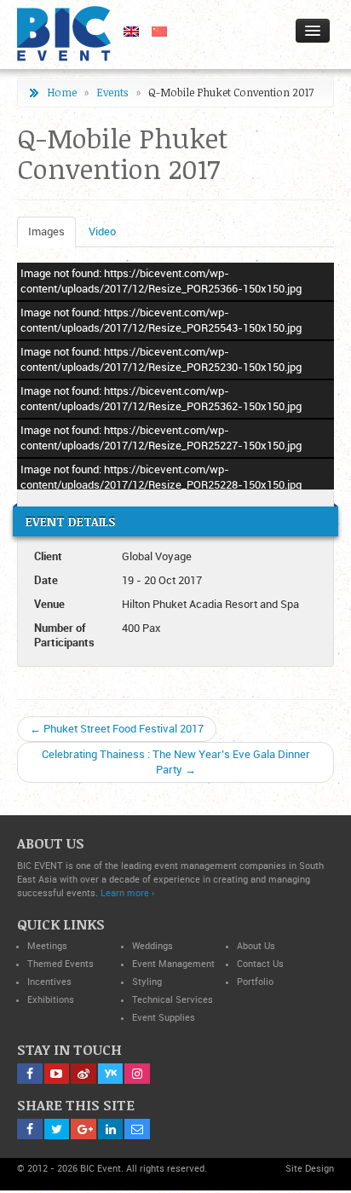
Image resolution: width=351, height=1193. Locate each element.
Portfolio (255, 981)
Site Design (309, 1168)
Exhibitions (50, 999)
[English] (125, 30)
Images (46, 231)
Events (112, 92)
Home (62, 92)
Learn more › (127, 893)
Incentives (49, 981)
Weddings (152, 946)
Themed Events (60, 964)
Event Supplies (163, 1017)
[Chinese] (153, 30)
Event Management (173, 964)
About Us (256, 946)
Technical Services (172, 999)
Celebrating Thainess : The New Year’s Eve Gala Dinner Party (176, 762)
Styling (147, 981)
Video (102, 231)
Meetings (47, 946)
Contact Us (260, 964)
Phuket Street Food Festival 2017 (117, 728)
